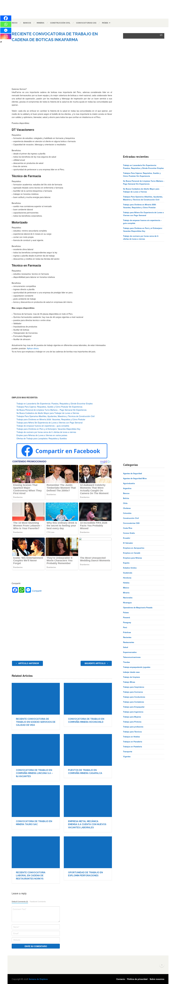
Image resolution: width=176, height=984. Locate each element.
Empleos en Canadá (131, 553)
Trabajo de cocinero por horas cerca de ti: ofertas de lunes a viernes (46, 432)
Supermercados (130, 652)
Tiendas (126, 662)
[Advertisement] (62, 66)
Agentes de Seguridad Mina (135, 478)
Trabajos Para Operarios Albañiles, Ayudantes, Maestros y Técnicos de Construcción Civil (55, 416)
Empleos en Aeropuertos (133, 548)
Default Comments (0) (20, 901)
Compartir (37, 590)
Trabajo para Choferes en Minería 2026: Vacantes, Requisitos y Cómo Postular (50, 419)
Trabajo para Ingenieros (133, 711)
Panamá (126, 617)
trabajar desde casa (131, 672)
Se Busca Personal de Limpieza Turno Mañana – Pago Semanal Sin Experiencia (51, 409)
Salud (125, 647)
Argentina (127, 488)
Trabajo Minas (129, 682)
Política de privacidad (137, 979)
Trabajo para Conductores (134, 697)
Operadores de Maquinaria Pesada (137, 607)
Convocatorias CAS (86, 23)
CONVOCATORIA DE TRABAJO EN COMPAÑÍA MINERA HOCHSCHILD (86, 720)
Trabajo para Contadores (133, 702)
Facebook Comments (38, 901)
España (126, 562)
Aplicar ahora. (33, 348)
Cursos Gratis (129, 533)
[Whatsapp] (5, 24)
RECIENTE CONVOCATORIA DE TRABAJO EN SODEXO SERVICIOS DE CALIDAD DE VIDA (35, 722)
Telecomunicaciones (132, 657)
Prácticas (127, 632)
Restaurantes (128, 642)
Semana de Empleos (38, 979)
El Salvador (128, 543)
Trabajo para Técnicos (132, 731)
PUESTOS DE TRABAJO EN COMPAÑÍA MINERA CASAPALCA (85, 771)
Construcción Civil (60, 23)
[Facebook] (5, 18)
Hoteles (126, 582)
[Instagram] (5, 36)
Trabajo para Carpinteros (133, 687)
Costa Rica (127, 528)
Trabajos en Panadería (132, 741)
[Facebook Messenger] (5, 30)
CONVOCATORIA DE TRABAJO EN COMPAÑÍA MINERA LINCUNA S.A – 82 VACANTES (34, 773)
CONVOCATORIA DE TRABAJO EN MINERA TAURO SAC (34, 823)
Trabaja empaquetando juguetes (136, 667)
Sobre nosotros (157, 979)
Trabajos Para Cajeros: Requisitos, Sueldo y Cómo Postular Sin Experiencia (49, 406)
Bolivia (126, 498)
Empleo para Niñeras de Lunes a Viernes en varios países (41, 435)
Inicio (14, 23)
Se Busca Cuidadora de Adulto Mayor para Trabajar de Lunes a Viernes (47, 413)
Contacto (120, 979)
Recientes (127, 637)
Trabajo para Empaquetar (134, 706)
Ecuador (126, 538)
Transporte (127, 751)
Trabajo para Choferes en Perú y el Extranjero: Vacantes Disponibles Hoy (48, 429)
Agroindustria (129, 483)
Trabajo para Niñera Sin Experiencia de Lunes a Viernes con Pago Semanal (49, 422)
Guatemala (127, 572)
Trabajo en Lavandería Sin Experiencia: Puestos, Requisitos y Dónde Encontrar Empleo (54, 403)
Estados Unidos (130, 567)
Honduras (127, 577)
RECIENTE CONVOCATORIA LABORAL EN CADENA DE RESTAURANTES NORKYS (30, 875)
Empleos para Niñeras (132, 557)
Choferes (127, 508)
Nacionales (127, 597)
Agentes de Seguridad (132, 473)
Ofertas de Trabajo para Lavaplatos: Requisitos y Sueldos (41, 438)
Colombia (127, 513)
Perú (125, 627)
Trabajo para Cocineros (133, 692)
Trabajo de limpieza (131, 677)
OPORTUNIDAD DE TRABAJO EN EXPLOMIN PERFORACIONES (85, 874)
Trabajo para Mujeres (132, 716)
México (126, 587)
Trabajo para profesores (133, 726)
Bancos (27, 23)
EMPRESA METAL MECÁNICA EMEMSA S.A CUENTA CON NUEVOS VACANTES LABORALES (87, 824)
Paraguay (127, 622)
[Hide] (1, 42)
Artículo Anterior (28, 663)
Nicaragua (127, 602)
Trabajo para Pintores (132, 721)
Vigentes (126, 756)
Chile (125, 503)
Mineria (40, 23)
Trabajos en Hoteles (131, 736)
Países (105, 23)
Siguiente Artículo (95, 663)
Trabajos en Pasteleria (132, 746)
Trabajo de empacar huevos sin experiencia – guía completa (42, 425)
